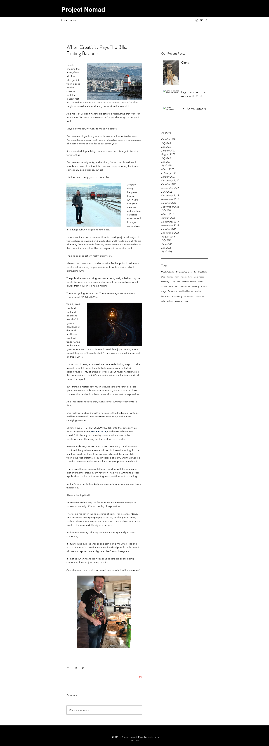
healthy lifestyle (186, 291)
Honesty (165, 281)
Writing (195, 286)
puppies (200, 296)
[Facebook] (206, 20)
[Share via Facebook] (67, 667)
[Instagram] (196, 20)
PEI (176, 286)
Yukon (204, 286)
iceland (198, 291)
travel (186, 301)
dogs (163, 291)
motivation (189, 296)
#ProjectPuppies (184, 271)
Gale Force (199, 276)
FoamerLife (186, 276)
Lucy (173, 281)
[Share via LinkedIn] (83, 667)
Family (170, 276)
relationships (167, 301)
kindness (165, 296)
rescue (178, 301)
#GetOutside (167, 271)
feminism (172, 291)
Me (178, 281)
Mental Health (189, 281)
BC (194, 271)
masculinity (177, 296)
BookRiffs (202, 271)
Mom (200, 281)
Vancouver (185, 286)
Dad (163, 276)
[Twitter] (201, 20)
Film (177, 276)
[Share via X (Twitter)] (75, 667)
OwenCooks (167, 286)
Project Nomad (83, 9)
